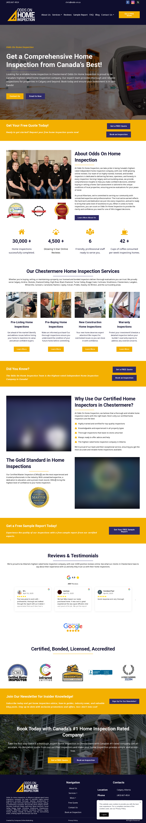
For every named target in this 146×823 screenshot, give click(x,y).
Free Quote (73, 802)
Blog (97, 14)
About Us (46, 14)
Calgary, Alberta (124, 790)
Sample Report (80, 14)
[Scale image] (16, 211)
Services (56, 14)
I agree (104, 814)
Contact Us (106, 14)
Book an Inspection (73, 812)
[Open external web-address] (73, 627)
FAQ (91, 14)
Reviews (68, 14)
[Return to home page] (21, 15)
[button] (127, 2)
